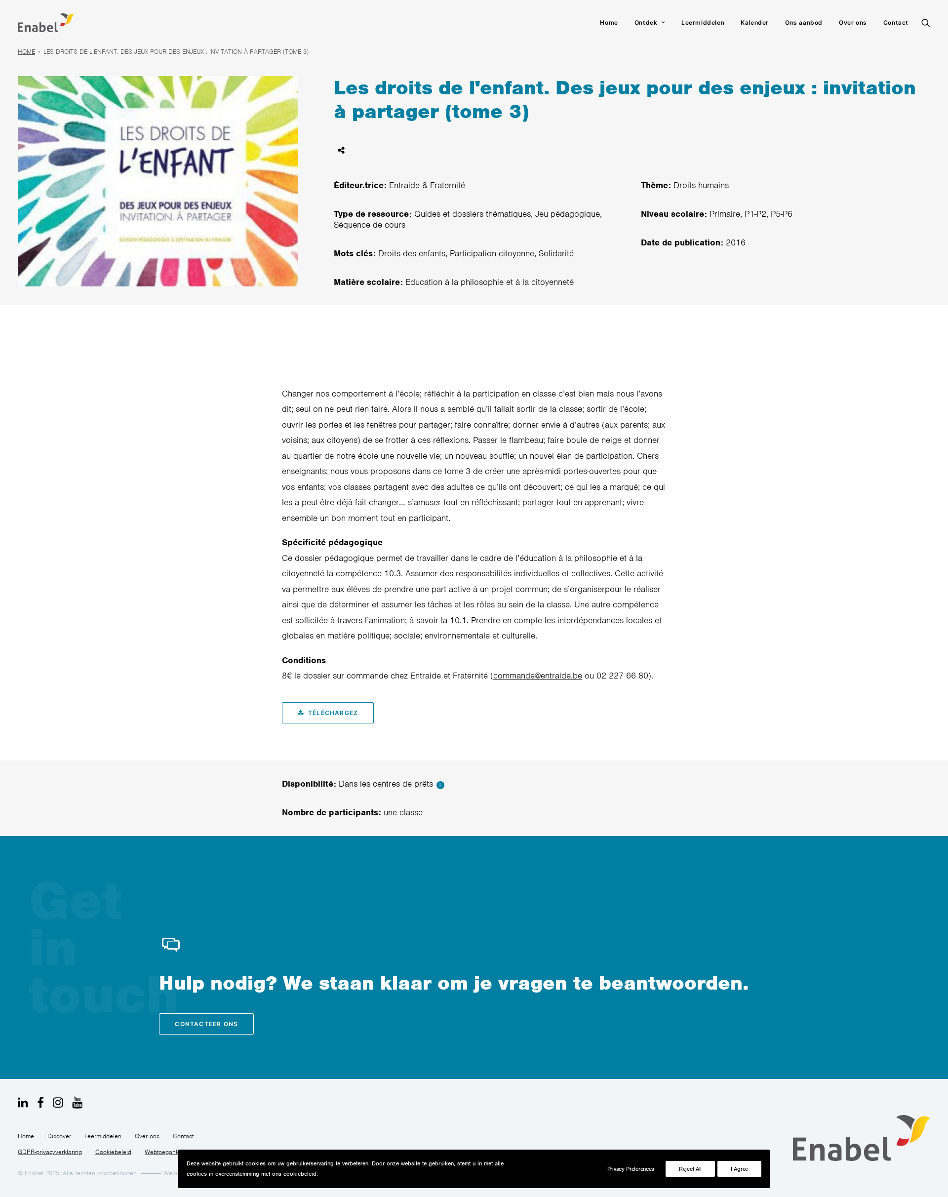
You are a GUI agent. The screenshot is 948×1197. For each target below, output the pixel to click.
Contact (895, 22)
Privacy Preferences (630, 1168)
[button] (925, 22)
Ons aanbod (804, 22)
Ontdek (646, 22)
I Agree (739, 1168)
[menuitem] (609, 22)
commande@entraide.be (537, 675)
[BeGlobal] (46, 22)
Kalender (755, 22)
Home (609, 22)
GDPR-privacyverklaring (50, 1152)
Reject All (690, 1168)
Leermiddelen (702, 22)
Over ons (853, 22)
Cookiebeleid (113, 1152)
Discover (59, 1136)
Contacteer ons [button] (206, 1024)
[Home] (861, 1138)
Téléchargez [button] (333, 713)
